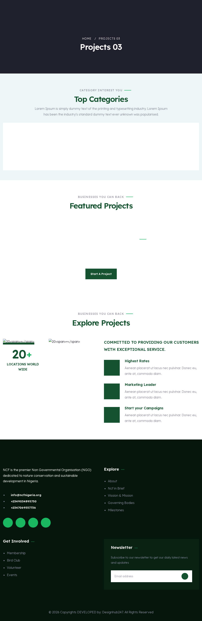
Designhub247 (112, 612)
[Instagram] (33, 523)
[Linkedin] (46, 523)
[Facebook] (20, 523)
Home (87, 38)
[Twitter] (8, 523)
